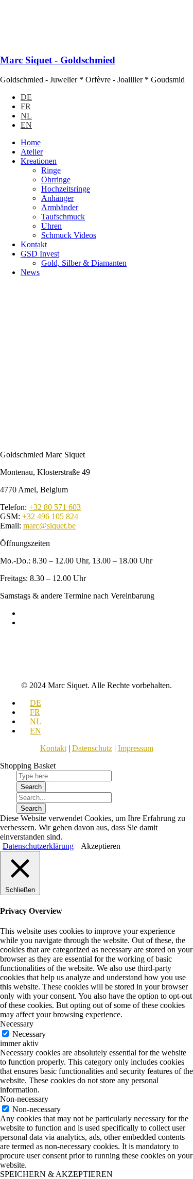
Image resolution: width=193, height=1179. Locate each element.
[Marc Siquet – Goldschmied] (62, 40)
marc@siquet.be (49, 525)
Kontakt (53, 748)
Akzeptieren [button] (100, 846)
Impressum (135, 748)
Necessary (29, 1034)
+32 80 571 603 (55, 507)
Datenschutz (92, 748)
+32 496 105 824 (50, 516)
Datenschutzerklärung (38, 846)
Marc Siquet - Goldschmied (57, 60)
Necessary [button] (16, 1023)
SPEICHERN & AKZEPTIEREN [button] (56, 1174)
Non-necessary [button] (24, 1099)
